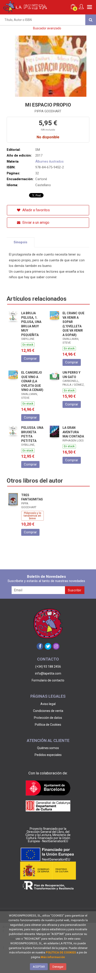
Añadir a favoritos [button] (35, 210)
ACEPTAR (39, 966)
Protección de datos (48, 717)
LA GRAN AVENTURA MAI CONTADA (73, 432)
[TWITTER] (48, 646)
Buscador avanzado (47, 28)
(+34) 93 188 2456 (48, 666)
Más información (53, 957)
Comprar (30, 359)
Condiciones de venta (48, 711)
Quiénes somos (48, 748)
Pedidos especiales (48, 755)
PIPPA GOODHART (48, 111)
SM (37, 150)
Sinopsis (20, 242)
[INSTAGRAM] (56, 646)
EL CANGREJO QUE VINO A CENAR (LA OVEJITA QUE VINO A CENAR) (32, 381)
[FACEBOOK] (40, 646)
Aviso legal (48, 704)
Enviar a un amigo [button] (35, 222)
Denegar (57, 966)
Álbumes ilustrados (49, 161)
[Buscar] (90, 19)
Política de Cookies (48, 724)
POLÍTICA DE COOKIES (61, 952)
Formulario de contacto (48, 680)
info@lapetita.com (48, 673)
